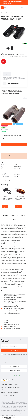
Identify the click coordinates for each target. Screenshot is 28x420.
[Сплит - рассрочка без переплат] (24, 43)
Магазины (19, 390)
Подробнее (8, 418)
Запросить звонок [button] (15, 366)
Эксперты (9, 392)
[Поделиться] (9, 67)
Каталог (8, 12)
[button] (22, 48)
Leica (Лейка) (17, 169)
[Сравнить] (5, 67)
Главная (3, 12)
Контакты (3, 392)
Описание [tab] (5, 215)
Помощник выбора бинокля (10, 157)
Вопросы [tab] (23, 215)
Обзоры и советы (5, 390)
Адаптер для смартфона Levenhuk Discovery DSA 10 (7, 198)
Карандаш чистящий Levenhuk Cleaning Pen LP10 (20, 198)
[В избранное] (2, 67)
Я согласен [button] (22, 418)
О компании (4, 384)
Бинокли (13, 12)
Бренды (13, 390)
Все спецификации (6, 180)
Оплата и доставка (13, 384)
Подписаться (14, 350)
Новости (19, 387)
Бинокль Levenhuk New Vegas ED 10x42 (11, 135)
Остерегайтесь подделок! (7, 395)
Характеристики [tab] (14, 215)
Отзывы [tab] (14, 219)
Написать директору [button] (14, 370)
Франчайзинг (16, 392)
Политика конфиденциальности (8, 415)
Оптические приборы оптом (8, 387)
